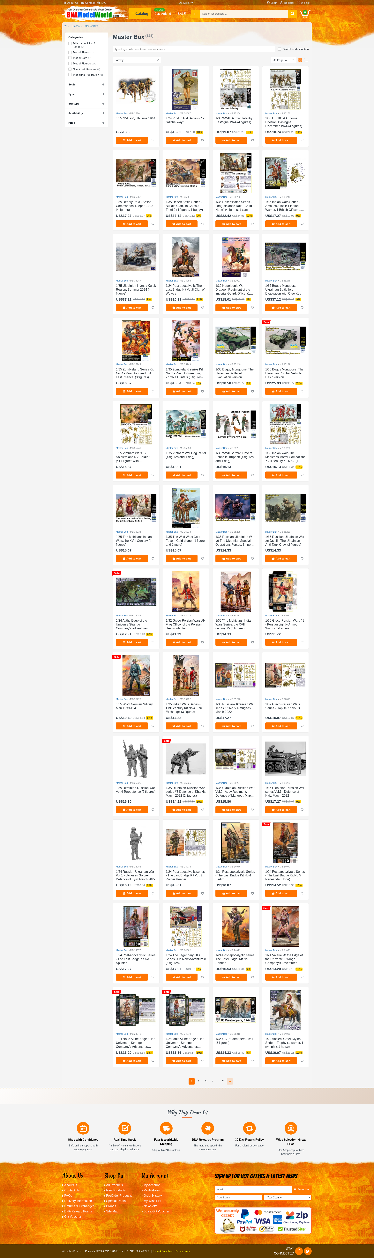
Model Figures (85, 63)
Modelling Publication (88, 74)
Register (289, 2)
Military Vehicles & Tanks (84, 45)
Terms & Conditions (163, 1251)
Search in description (296, 49)
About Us (73, 2)
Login (274, 2)
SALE (182, 13)
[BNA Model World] (95, 13)
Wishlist (305, 2)
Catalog (141, 14)
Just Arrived (163, 12)
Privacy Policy (183, 1251)
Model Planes (83, 52)
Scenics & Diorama (86, 69)
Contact (90, 2)
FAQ (103, 2)
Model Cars (82, 57)
